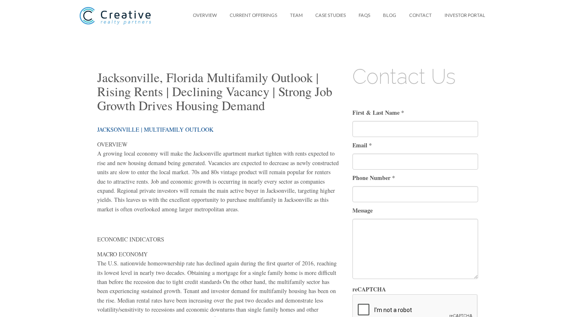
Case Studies (330, 15)
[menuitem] (205, 15)
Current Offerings (253, 15)
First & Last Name (378, 112)
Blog (389, 15)
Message (362, 210)
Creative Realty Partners (115, 16)
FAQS (364, 15)
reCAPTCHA (369, 289)
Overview (205, 15)
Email (362, 145)
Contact (420, 15)
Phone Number (373, 177)
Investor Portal (465, 15)
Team (296, 15)
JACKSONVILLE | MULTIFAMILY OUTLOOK (155, 129)
